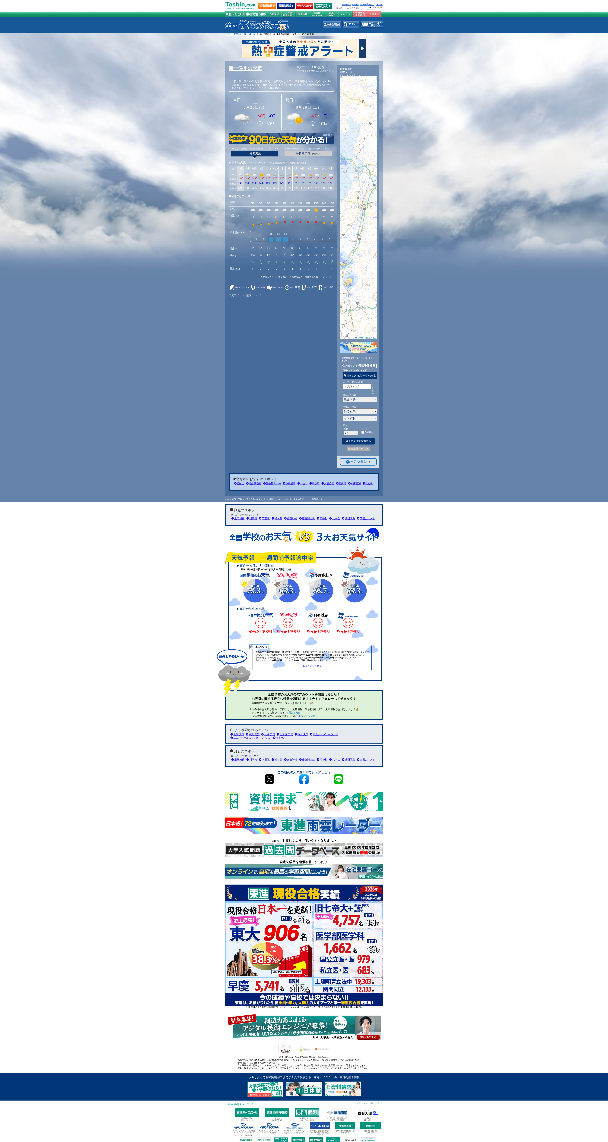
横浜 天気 (254, 734)
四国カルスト (367, 518)
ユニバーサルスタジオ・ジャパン (252, 737)
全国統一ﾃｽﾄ (346, 4)
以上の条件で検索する (358, 441)
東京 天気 (303, 734)
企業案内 (355, 4)
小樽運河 (290, 483)
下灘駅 (265, 518)
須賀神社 (292, 518)
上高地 (280, 737)
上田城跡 (239, 518)
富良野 (342, 483)
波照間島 (350, 518)
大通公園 (329, 483)
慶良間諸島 (308, 518)
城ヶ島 (278, 518)
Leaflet (360, 337)
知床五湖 (356, 483)
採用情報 (363, 4)
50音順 (369, 432)
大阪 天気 (238, 734)
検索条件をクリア (358, 448)
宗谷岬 (316, 483)
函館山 (240, 483)
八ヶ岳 (336, 518)
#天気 (290, 712)
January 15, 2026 (307, 716)
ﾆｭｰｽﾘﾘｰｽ (379, 4)
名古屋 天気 (286, 734)
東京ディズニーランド (325, 734)
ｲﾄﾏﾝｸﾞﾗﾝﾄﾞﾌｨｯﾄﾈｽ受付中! (244, 1135)
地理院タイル (370, 337)
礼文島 (369, 483)
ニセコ (303, 483)
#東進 (297, 712)
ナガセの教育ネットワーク (239, 1104)
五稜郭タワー (273, 483)
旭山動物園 (255, 483)
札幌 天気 (269, 734)
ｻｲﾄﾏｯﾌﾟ (371, 4)
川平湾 (253, 518)
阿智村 (323, 518)
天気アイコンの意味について (245, 295)
